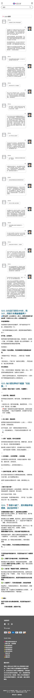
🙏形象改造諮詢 (8, 651)
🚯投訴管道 (7, 655)
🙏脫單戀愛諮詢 (8, 649)
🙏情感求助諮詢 (8, 647)
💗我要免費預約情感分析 (10, 641)
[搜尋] (30, 7)
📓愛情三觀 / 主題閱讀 (10, 643)
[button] (2, 3)
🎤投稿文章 (7, 653)
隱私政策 (14, 694)
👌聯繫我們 (7, 657)
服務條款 (20, 694)
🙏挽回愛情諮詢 (8, 645)
